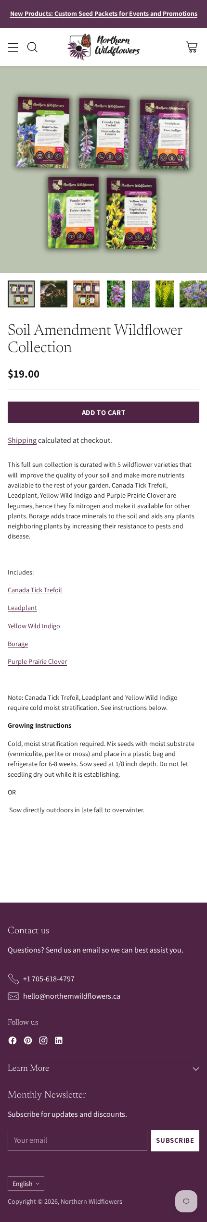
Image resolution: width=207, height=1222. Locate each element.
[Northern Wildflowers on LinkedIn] (59, 1042)
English (23, 1183)
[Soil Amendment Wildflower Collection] (103, 169)
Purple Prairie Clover (37, 661)
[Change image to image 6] (164, 294)
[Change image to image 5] (141, 294)
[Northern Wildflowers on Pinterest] (28, 1042)
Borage (18, 643)
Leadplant (22, 607)
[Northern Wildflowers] (103, 47)
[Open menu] (13, 47)
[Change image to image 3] (86, 294)
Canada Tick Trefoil (35, 590)
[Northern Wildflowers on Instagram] (43, 1042)
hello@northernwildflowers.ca (71, 996)
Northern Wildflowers (91, 1201)
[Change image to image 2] (53, 294)
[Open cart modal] (191, 47)
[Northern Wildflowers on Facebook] (12, 1042)
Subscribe (175, 1140)
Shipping (22, 440)
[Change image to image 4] (116, 294)
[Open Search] (32, 47)
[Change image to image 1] (21, 294)
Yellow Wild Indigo (34, 626)
